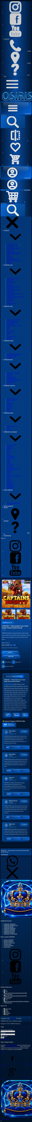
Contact (29, 51)
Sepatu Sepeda (10, 330)
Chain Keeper (10, 487)
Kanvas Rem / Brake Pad (13, 469)
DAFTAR (10, 656)
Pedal (8, 460)
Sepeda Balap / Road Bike (13, 248)
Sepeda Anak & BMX (12, 259)
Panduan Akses (7, 944)
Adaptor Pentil (10, 485)
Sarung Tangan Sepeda (12, 322)
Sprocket (9, 462)
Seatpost (9, 471)
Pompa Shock (10, 295)
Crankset (9, 459)
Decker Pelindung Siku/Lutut (14, 325)
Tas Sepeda (9, 299)
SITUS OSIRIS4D (8, 506)
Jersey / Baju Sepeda (12, 321)
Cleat (8, 328)
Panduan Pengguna (8, 941)
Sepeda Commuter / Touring (14, 252)
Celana (8, 326)
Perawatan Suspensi (12, 381)
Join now (3, 1052)
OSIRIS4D (6, 39)
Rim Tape (9, 404)
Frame (8, 427)
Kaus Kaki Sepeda (11, 336)
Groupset (9, 483)
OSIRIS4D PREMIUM (9, 928)
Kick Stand (9, 288)
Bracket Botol (10, 285)
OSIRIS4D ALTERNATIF (10, 934)
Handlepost (9, 448)
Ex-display (9, 263)
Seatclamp (9, 470)
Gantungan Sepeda (11, 356)
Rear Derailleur (10, 464)
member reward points (11, 1045)
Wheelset (9, 408)
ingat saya (4, 1036)
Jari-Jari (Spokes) (11, 400)
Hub (8, 401)
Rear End (9, 466)
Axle (8, 410)
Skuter (8, 262)
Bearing (9, 474)
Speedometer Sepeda (12, 298)
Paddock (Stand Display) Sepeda (15, 293)
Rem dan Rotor (10, 467)
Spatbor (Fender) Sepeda (13, 286)
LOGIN (10, 652)
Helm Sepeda (10, 323)
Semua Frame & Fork (12, 426)
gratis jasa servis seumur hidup (12, 1046)
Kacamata (9, 332)
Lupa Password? (5, 1039)
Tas (8, 329)
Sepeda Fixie (10, 258)
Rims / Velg (10, 403)
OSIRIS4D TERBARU (10, 924)
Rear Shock (10, 481)
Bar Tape (9, 452)
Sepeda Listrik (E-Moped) (13, 253)
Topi (8, 335)
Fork (8, 429)
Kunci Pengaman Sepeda (13, 289)
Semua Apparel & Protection (14, 319)
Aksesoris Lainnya (11, 303)
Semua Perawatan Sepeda (13, 373)
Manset (8, 333)
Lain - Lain (9, 382)
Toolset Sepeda (10, 300)
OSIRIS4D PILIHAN (9, 932)
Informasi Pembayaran (9, 942)
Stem (8, 450)
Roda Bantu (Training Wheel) (14, 476)
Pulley (8, 463)
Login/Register (7, 535)
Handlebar (9, 446)
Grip (8, 453)
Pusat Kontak (7, 947)
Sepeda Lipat (10, 246)
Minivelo (9, 256)
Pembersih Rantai (11, 378)
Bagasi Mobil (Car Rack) (13, 355)
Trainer (8, 302)
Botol (8, 284)
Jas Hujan (9, 337)
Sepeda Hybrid (10, 249)
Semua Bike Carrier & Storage (14, 354)
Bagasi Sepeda (10, 279)
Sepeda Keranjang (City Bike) (14, 260)
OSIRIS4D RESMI (8, 927)
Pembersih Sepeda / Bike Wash (14, 380)
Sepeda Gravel (10, 251)
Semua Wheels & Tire (12, 399)
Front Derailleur (11, 456)
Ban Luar (9, 407)
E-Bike (8, 255)
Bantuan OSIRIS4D (9, 940)
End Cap (9, 478)
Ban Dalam (9, 406)
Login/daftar (27, 190)
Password (3, 1033)
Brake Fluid (10, 374)
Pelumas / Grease (11, 377)
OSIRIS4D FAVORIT (9, 931)
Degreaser (9, 375)
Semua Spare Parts (11, 445)
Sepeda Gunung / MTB (12, 245)
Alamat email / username (7, 1029)
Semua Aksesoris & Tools (13, 278)
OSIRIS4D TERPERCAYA (11, 925)
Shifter (8, 455)
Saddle (8, 473)
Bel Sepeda (9, 281)
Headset (9, 449)
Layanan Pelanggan (8, 945)
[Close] (12, 227)
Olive (8, 477)
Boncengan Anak (11, 282)
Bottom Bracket (11, 457)
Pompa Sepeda (10, 292)
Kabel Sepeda (10, 484)
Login (2, 1037)
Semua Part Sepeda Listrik (13, 503)
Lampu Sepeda (10, 291)
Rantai (8, 480)
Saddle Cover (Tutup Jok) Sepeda (15, 296)
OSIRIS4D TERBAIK (9, 929)
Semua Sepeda (10, 243)
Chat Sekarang (4, 854)
